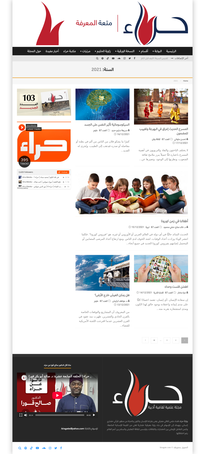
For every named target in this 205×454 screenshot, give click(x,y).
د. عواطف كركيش (120, 301)
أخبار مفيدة (52, 51)
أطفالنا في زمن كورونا (174, 221)
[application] (57, 395)
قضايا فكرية (159, 292)
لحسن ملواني (180, 139)
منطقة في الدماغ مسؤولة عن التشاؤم (152, 58)
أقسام (144, 51)
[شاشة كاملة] (20, 415)
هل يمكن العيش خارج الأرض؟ (112, 295)
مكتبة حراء (69, 51)
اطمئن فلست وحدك (176, 287)
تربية (147, 227)
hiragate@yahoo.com (72, 428)
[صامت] (25, 415)
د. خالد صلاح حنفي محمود (174, 227)
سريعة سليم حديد (120, 130)
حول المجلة (34, 51)
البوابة (158, 51)
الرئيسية (171, 51)
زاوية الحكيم (104, 51)
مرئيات (86, 51)
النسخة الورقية (125, 51)
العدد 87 (166, 139)
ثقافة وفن (156, 139)
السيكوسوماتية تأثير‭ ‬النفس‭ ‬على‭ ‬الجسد (107, 124)
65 (154, 340)
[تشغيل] (93, 415)
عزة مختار (182, 292)
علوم (95, 130)
